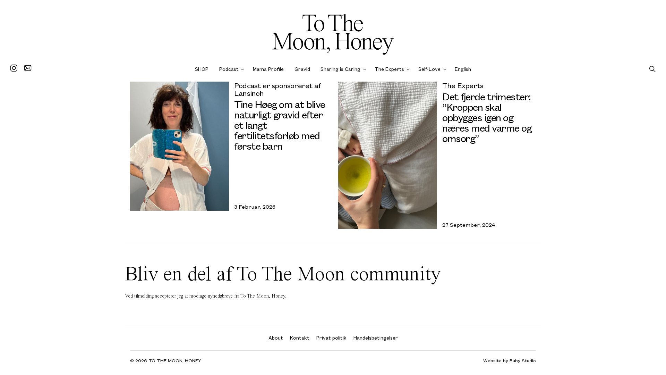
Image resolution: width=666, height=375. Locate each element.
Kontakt (299, 337)
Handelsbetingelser (375, 337)
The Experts (389, 69)
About (275, 337)
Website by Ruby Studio (509, 361)
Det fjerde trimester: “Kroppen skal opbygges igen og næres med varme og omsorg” (486, 117)
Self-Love (429, 69)
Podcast (229, 69)
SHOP (201, 69)
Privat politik (331, 337)
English (463, 69)
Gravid (302, 69)
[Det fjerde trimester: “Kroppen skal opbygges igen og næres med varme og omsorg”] (387, 155)
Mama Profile (268, 69)
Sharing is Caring (340, 69)
